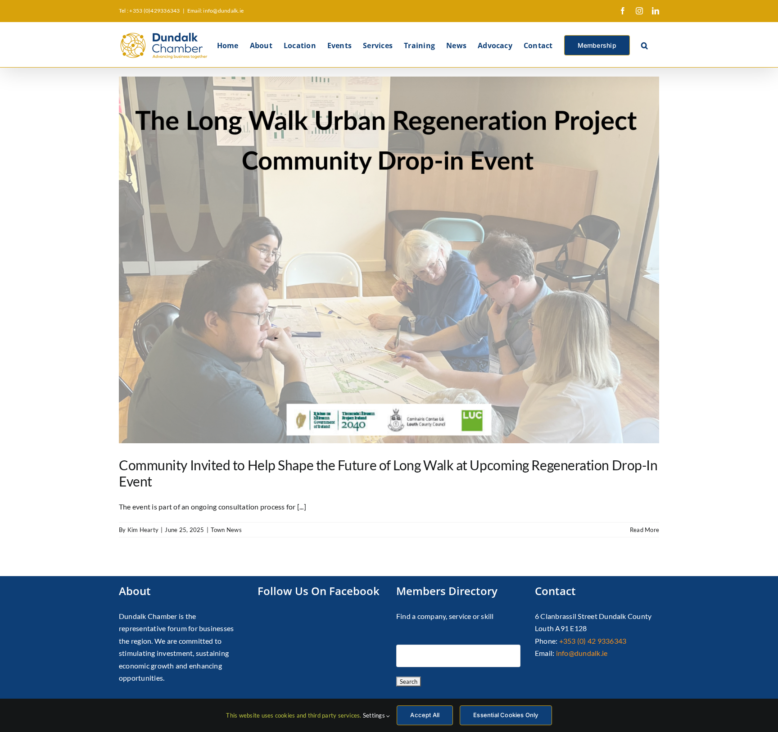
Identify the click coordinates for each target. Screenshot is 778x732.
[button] (644, 44)
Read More (644, 529)
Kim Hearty (142, 529)
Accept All (424, 714)
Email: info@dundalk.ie (215, 10)
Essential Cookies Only (505, 714)
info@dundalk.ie (582, 653)
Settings (374, 715)
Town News (226, 529)
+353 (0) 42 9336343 (593, 641)
